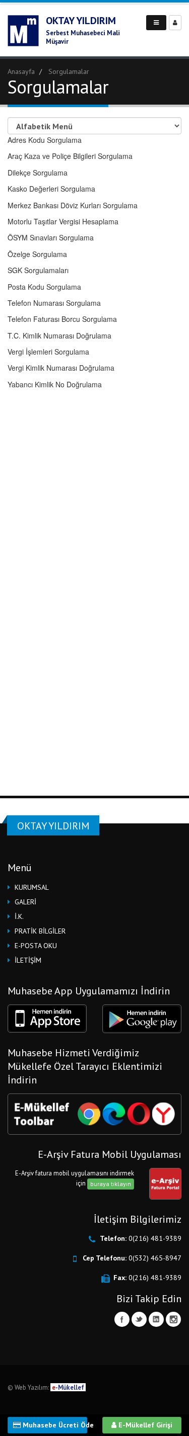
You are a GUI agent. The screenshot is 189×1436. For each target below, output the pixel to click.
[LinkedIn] (156, 1319)
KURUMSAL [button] (32, 887)
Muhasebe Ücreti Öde (54, 1424)
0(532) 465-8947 (155, 1257)
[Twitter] (139, 1319)
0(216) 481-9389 (155, 1238)
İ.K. (19, 916)
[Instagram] (173, 1319)
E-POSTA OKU (36, 945)
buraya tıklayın (110, 1184)
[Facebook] (122, 1319)
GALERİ (25, 901)
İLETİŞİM (28, 960)
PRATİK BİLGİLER (40, 931)
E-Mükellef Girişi (144, 1424)
